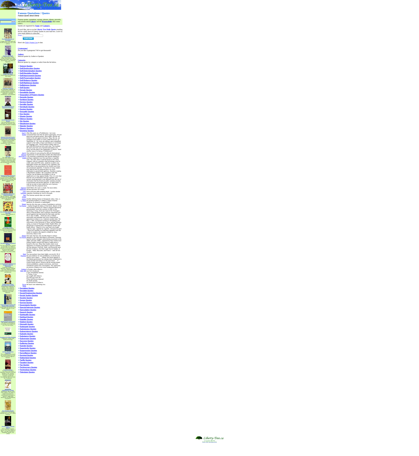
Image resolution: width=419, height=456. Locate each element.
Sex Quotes (24, 114)
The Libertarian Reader (8, 410)
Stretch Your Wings (8, 74)
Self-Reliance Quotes (28, 80)
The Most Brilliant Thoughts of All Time (7, 244)
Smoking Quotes (27, 131)
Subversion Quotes (28, 339)
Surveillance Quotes (28, 353)
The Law (8, 156)
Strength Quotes (26, 324)
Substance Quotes (27, 336)
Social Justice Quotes (29, 295)
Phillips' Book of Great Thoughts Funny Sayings (8, 285)
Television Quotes (27, 372)
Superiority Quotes (27, 348)
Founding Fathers (7, 369)
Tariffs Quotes (25, 360)
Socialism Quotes (27, 288)
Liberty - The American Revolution (8, 352)
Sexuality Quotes (27, 112)
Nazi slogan (24, 196)
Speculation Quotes (28, 310)
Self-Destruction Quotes (30, 68)
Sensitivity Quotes (27, 92)
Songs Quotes (26, 300)
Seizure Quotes (26, 66)
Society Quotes (26, 298)
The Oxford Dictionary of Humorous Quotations (8, 107)
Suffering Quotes (27, 343)
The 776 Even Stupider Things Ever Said (8, 212)
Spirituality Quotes (27, 315)
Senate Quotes (26, 90)
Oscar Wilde (24, 285)
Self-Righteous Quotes (29, 83)
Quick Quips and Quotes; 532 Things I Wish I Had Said (7, 305)
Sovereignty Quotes (28, 305)
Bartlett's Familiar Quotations (8, 175)
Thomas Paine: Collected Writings (8, 427)
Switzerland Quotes (28, 358)
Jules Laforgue (23, 192)
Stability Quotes (26, 319)
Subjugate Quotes (27, 327)
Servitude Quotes (27, 107)
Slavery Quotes (26, 128)
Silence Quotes (26, 119)
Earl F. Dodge (24, 134)
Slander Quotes (26, 126)
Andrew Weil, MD (23, 270)
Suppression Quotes (28, 351)
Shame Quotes (26, 116)
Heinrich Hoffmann (23, 188)
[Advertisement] (209, 449)
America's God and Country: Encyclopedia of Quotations (8, 137)
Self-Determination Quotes (31, 71)
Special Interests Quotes (30, 307)
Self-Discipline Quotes (29, 73)
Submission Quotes (28, 329)
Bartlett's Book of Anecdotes (8, 321)
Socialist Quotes (26, 291)
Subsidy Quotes (26, 334)
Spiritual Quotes (26, 317)
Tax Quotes (24, 365)
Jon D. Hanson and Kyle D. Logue (22, 155)
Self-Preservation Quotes (30, 78)
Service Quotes (26, 102)
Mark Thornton (23, 255)
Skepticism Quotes (27, 124)
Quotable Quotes (8, 227)
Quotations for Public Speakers (8, 337)
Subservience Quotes (29, 331)
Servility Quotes (26, 104)
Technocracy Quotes (28, 367)
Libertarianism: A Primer (8, 390)
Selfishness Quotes (28, 85)
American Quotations (8, 88)
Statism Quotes (26, 322)
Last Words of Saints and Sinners (8, 120)
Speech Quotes (26, 312)
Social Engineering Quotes (31, 293)
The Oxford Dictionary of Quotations (8, 39)
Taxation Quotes (26, 363)
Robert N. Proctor (23, 205)
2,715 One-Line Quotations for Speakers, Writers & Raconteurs (8, 265)
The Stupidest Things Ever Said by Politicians (8, 194)
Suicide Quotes (26, 346)
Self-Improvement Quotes (30, 76)
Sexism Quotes (26, 109)
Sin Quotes (24, 121)
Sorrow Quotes (26, 303)
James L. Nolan (23, 199)
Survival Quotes (26, 355)
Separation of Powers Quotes (32, 95)
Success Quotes (26, 341)
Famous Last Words (8, 55)
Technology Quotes (28, 370)
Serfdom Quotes (26, 100)
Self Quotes (24, 88)
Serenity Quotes (26, 97)
